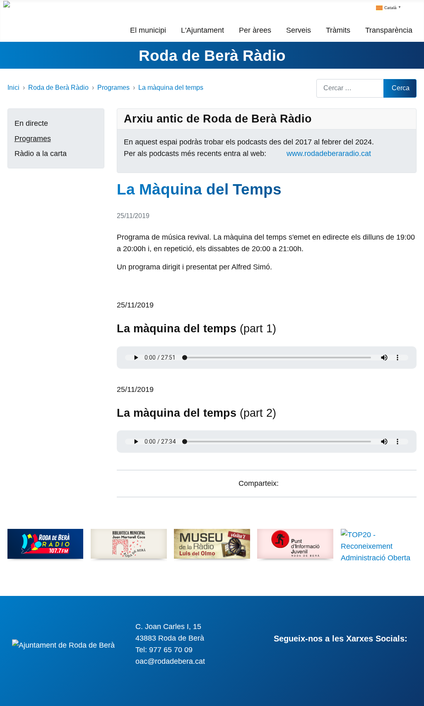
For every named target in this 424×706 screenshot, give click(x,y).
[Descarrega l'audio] (120, 293)
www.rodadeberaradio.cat (329, 153)
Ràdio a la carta (40, 153)
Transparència (388, 30)
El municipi (148, 30)
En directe (31, 123)
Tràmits (338, 30)
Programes (32, 138)
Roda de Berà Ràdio (212, 55)
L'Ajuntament (202, 30)
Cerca (401, 87)
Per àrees (255, 30)
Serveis (298, 30)
